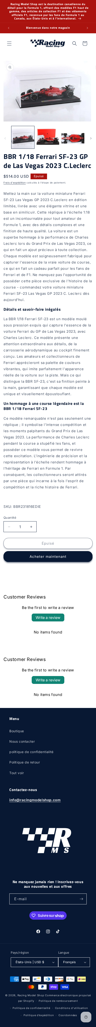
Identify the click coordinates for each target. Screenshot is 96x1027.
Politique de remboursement (58, 1000)
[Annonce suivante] (87, 28)
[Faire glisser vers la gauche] (5, 138)
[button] (9, 43)
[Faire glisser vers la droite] (91, 138)
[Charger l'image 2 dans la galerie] (48, 137)
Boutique (16, 731)
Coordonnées (67, 1015)
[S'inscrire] (81, 899)
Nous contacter (22, 741)
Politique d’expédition (39, 1015)
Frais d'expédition (14, 182)
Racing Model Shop (30, 995)
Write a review (48, 617)
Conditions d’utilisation (71, 1008)
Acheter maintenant (48, 556)
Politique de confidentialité (31, 1008)
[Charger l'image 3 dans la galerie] (73, 137)
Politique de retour (24, 762)
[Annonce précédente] (8, 28)
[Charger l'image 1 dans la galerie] (22, 137)
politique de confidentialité (31, 752)
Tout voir (16, 773)
